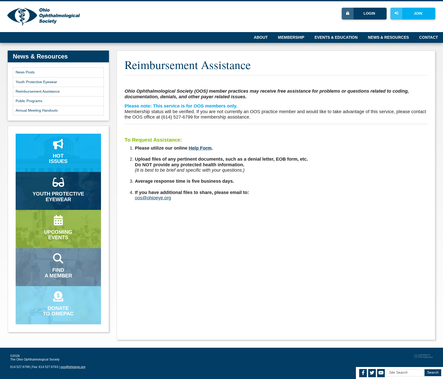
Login (369, 13)
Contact (428, 37)
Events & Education (336, 37)
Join (418, 13)
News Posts (25, 72)
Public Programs (29, 101)
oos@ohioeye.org (153, 197)
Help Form (200, 148)
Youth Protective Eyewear (36, 82)
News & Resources (388, 37)
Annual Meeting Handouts (37, 110)
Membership (291, 37)
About (261, 37)
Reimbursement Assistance (38, 91)
